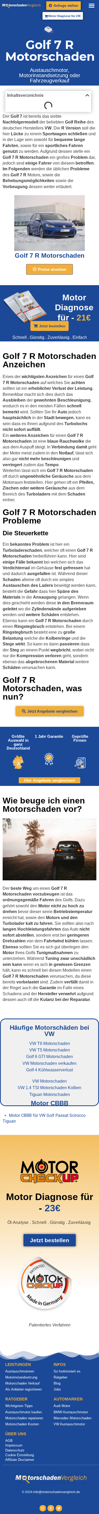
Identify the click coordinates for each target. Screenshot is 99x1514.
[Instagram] (43, 1508)
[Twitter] (59, 1508)
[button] (91, 5)
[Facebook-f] (51, 1508)
